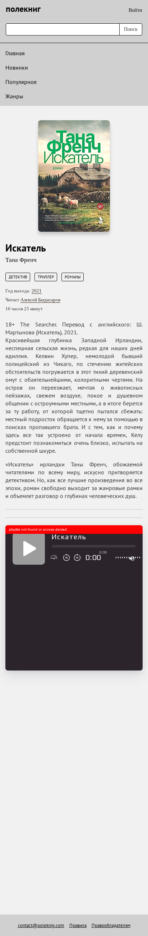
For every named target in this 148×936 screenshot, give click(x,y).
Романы (72, 276)
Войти (135, 10)
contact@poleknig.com (41, 925)
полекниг (23, 8)
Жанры (14, 96)
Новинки (16, 67)
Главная (15, 53)
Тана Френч (21, 260)
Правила (78, 925)
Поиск (131, 29)
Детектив (18, 276)
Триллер (46, 276)
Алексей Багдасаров (40, 299)
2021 (37, 290)
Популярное (21, 81)
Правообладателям (111, 925)
